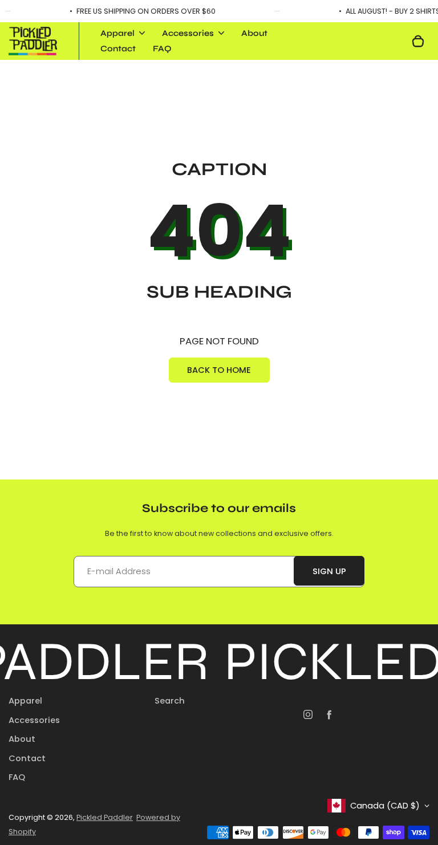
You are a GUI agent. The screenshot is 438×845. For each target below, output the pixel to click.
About (254, 33)
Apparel (25, 700)
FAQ (162, 48)
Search (170, 700)
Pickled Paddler (104, 817)
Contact (118, 48)
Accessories (34, 720)
